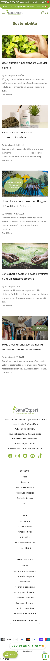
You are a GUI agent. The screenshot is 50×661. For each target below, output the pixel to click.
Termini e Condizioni (25, 597)
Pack (25, 476)
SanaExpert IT (28, 651)
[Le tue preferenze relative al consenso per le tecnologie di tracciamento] (45, 656)
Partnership (25, 581)
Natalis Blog (25, 537)
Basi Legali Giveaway (25, 603)
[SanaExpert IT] (14, 12)
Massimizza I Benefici (25, 542)
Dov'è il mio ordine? (25, 608)
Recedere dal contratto (25, 620)
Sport (25, 503)
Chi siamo (25, 521)
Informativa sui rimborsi (25, 571)
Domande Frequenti (25, 576)
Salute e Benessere (25, 487)
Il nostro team (25, 526)
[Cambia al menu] (3, 12)
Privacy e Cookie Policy (25, 592)
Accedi (25, 565)
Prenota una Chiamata (25, 613)
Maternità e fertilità (25, 493)
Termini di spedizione (25, 587)
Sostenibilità (25, 548)
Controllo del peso (25, 498)
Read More (7, 94)
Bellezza (25, 482)
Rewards (4, 659)
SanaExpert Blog (25, 532)
